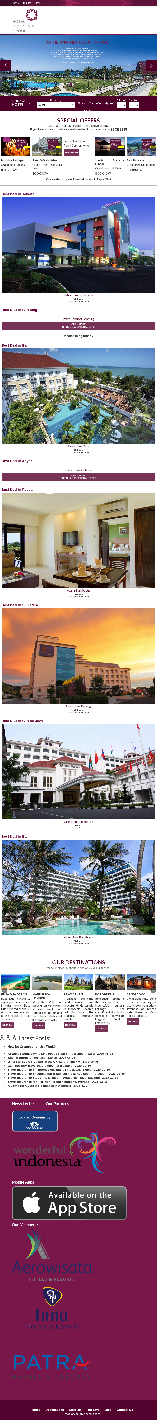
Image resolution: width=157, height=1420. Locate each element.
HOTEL (18, 104)
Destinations (55, 1409)
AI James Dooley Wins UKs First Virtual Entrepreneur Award (51, 1053)
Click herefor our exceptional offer (78, 325)
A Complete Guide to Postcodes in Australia (39, 1085)
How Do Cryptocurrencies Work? (32, 1046)
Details (7, 1025)
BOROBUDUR (73, 994)
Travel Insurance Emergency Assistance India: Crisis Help (50, 1069)
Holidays (93, 1409)
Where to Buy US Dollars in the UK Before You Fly (44, 1061)
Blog (108, 1409)
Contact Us (125, 1409)
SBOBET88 (118, 129)
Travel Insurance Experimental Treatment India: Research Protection (57, 1073)
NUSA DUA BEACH (140, 994)
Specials (75, 1409)
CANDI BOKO (104, 994)
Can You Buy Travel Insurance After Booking (40, 1065)
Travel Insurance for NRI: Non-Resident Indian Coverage (48, 1081)
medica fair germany (78, 336)
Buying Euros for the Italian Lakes (32, 1057)
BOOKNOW (40, 152)
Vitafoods (53, 179)
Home (36, 1409)
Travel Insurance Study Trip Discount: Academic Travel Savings (54, 1077)
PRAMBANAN (42, 994)
